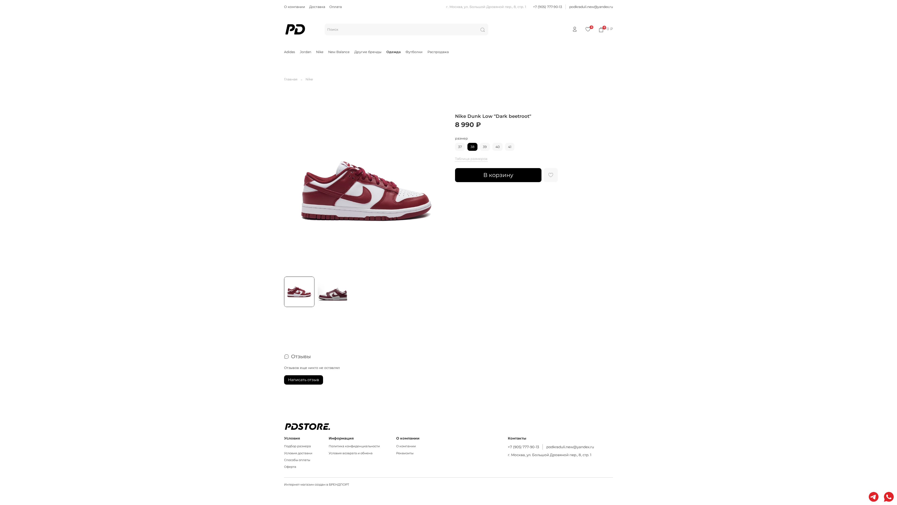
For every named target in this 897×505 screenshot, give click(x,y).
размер (461, 139)
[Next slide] (442, 191)
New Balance (338, 52)
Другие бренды (367, 52)
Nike (319, 52)
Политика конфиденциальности (354, 446)
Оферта (290, 467)
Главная (290, 79)
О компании (294, 7)
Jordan (305, 52)
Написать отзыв (303, 380)
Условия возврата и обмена (351, 453)
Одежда (393, 52)
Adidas (289, 52)
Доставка (317, 7)
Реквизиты (404, 453)
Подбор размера (297, 446)
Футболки (414, 52)
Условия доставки (298, 453)
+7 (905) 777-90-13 (547, 7)
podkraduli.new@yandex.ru (591, 7)
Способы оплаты (297, 460)
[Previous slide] (290, 191)
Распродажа (438, 52)
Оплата (335, 7)
